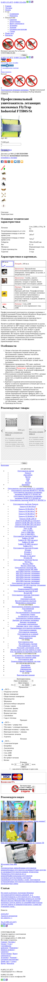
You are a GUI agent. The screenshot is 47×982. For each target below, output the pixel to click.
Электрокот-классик (27, 599)
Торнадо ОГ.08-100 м (28, 506)
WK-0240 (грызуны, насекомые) (28, 577)
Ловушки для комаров (28, 622)
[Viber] (32, 2)
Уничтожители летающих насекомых (15, 90)
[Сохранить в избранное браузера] (22, 161)
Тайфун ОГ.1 (28, 546)
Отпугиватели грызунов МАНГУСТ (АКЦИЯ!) (26, 488)
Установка (13, 25)
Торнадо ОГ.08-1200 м (28, 519)
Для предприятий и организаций (28, 612)
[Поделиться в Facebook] (2, 161)
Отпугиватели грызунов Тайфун (25, 536)
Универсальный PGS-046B (28, 589)
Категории (5, 465)
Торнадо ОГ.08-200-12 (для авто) (28, 521)
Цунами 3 (28, 554)
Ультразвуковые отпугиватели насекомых (25, 628)
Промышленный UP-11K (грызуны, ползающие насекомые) (28, 586)
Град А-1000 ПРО (28, 532)
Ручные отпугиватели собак (25, 657)
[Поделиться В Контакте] (18, 161)
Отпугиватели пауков (28, 636)
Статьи (12, 31)
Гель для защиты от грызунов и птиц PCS (25, 652)
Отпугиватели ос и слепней (27, 634)
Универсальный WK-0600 (28, 569)
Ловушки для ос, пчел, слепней (28, 626)
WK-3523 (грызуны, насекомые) (28, 573)
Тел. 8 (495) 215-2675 (9, 922)
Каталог (4, 74)
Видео (3, 963)
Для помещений (28, 609)
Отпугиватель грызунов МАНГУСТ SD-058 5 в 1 (28, 501)
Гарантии (13, 20)
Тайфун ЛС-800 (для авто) (28, 544)
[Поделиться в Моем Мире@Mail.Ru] (8, 161)
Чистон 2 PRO (28, 564)
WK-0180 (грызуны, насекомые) (28, 581)
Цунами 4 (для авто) (27, 556)
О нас (10, 944)
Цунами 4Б (28, 558)
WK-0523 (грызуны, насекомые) (28, 579)
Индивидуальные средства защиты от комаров (21, 903)
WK (27, 481)
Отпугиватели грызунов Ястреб (26, 591)
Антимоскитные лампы (10, 868)
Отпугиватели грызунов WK (26, 567)
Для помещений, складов (27, 646)
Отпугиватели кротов (26, 471)
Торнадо (28, 473)
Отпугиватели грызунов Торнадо (25, 504)
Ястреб (27, 483)
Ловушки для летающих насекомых (25, 620)
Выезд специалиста (17, 23)
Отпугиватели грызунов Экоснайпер (26, 583)
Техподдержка (15, 21)
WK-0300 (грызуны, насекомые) (28, 571)
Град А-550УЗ (28, 530)
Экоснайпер (27, 475)
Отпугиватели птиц (25, 642)
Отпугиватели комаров (28, 630)
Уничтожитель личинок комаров (28, 618)
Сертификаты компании (6, 947)
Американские (25, 669)
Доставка (8, 8)
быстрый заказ (6, 150)
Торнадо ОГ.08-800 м (27, 516)
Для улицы (28, 610)
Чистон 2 (27, 562)
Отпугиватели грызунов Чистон (26, 560)
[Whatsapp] (27, 2)
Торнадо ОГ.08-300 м (27, 511)
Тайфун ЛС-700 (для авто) (28, 540)
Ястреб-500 (28, 593)
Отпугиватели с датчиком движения (25, 655)
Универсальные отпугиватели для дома (25, 661)
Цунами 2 (28, 552)
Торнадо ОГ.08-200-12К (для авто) (28, 523)
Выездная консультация (26, 675)
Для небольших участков (28, 644)
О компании (14, 14)
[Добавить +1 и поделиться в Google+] (5, 161)
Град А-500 (28, 528)
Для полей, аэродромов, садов (28, 648)
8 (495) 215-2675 (7, 2)
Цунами (28, 550)
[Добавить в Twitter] (15, 161)
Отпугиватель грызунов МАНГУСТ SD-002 (27, 490)
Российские (25, 665)
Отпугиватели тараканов (28, 632)
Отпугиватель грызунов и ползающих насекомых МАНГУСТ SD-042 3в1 (28, 493)
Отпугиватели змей (25, 659)
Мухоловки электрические (28, 624)
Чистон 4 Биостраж (28, 566)
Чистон (28, 477)
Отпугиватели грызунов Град (26, 526)
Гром (28, 479)
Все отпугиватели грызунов (25, 601)
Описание (4, 212)
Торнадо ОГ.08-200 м (27, 509)
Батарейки (26, 485)
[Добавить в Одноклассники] (12, 161)
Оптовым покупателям (18, 29)
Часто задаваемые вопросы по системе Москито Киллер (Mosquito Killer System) (21, 900)
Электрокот (28, 597)
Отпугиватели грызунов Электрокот (25, 595)
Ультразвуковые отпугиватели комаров (17, 882)
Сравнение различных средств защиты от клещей (20, 901)
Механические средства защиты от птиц (26, 650)
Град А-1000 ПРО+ (28, 534)
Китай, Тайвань (26, 671)
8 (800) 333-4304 (20, 2)
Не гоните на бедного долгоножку (14, 893)
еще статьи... (11, 906)
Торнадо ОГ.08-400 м (27, 514)
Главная (8, 6)
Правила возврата (7, 950)
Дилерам (13, 27)
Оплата (8, 10)
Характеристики (7, 214)
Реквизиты (14, 16)
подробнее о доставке (9, 158)
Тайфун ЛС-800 (28, 542)
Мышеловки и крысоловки (26, 603)
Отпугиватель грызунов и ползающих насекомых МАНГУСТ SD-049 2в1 (28, 497)
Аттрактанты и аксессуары (28, 616)
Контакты (9, 35)
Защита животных (26, 638)
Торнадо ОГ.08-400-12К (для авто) (28, 524)
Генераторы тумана (28, 614)
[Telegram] (30, 2)
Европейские (26, 667)
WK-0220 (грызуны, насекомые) (28, 575)
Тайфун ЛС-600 (28, 538)
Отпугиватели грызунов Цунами (25, 548)
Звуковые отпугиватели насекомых (20, 870)
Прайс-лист (9, 33)
